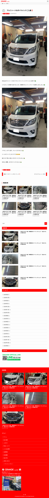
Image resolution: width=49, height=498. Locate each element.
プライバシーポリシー (8, 463)
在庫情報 (6, 452)
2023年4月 (7, 327)
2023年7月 (7, 318)
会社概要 (6, 455)
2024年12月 (7, 297)
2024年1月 (7, 303)
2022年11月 (7, 339)
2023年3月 (7, 330)
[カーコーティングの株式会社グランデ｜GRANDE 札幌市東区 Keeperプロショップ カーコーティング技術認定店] (5, 1)
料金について (7, 446)
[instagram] (25, 494)
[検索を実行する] (45, 223)
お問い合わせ (7, 461)
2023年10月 (7, 312)
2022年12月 (7, 336)
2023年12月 (7, 306)
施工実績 (7, 13)
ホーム (5, 437)
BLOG (4, 13)
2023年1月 (7, 333)
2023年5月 (7, 324)
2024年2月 (7, 300)
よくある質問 (7, 449)
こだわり (6, 443)
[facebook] (23, 494)
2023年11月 (7, 309)
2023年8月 (7, 315)
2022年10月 (7, 342)
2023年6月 (7, 321)
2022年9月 (7, 345)
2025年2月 (7, 294)
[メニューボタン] (47, 1)
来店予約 (6, 458)
